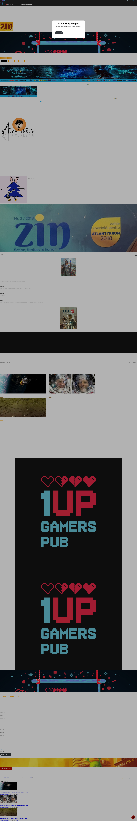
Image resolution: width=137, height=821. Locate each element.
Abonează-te (58, 33)
